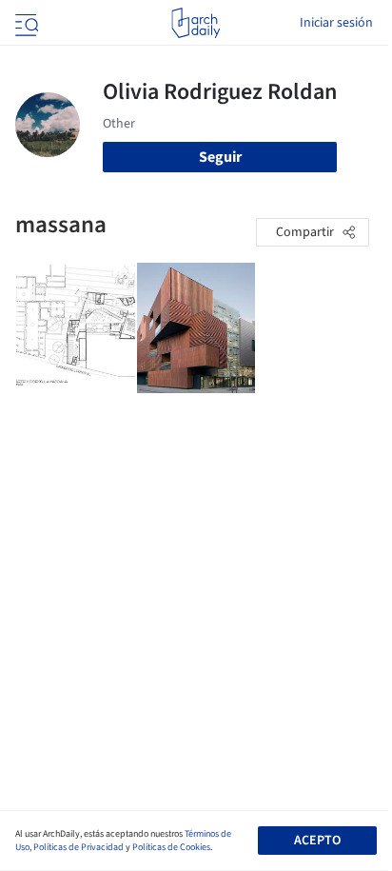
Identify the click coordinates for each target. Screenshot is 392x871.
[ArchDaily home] (195, 23)
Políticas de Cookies (171, 847)
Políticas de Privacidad (78, 847)
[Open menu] (24, 23)
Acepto (317, 840)
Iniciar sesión (336, 23)
